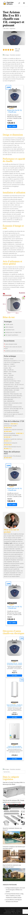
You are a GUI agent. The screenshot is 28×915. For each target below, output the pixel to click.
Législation (12, 28)
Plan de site (15, 913)
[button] (11, 55)
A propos (22, 913)
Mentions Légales (10, 911)
